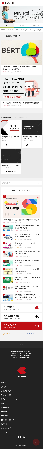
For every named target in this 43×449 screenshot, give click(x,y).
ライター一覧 (6, 395)
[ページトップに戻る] (21, 344)
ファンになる (30, 333)
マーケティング (21, 30)
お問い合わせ (6, 424)
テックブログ (6, 391)
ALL (7, 25)
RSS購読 (8, 333)
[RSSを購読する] (23, 436)
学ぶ (2, 403)
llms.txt (4, 432)
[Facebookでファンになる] (19, 436)
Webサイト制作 (35, 30)
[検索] (40, 183)
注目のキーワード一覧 (9, 399)
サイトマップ (6, 428)
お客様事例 (5, 407)
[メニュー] (40, 3)
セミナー (4, 412)
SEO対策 (22, 25)
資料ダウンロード (7, 420)
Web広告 (36, 25)
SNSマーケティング (7, 30)
